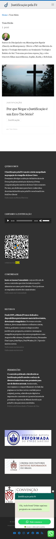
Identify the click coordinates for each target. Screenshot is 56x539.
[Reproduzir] (8, 220)
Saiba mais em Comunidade (16, 292)
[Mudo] (40, 220)
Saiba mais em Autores (14, 350)
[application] (28, 220)
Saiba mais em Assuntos (14, 346)
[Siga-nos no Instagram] (24, 533)
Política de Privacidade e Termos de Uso (23, 406)
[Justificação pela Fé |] (6, 4)
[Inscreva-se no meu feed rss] (42, 533)
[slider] (46, 220)
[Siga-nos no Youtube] (14, 533)
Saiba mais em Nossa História (16, 197)
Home (5, 14)
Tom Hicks (13, 129)
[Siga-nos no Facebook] (33, 533)
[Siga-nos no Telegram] (19, 533)
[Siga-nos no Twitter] (28, 533)
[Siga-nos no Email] (37, 533)
